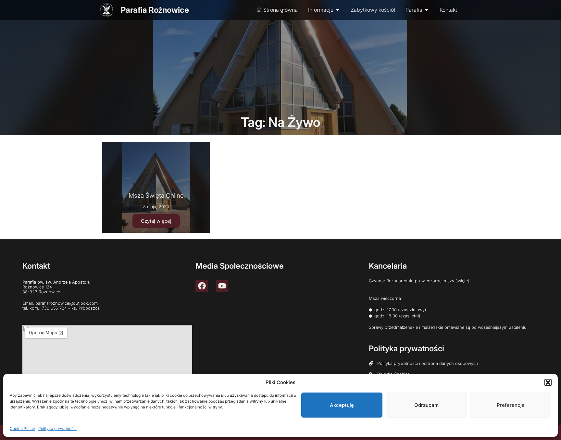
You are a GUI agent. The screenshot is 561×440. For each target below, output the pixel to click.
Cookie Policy (22, 428)
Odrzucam (426, 405)
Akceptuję (342, 405)
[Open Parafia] (426, 10)
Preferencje (511, 405)
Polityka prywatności (57, 428)
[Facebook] (201, 286)
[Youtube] (222, 286)
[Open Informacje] (337, 10)
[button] (548, 382)
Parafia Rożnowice (155, 10)
